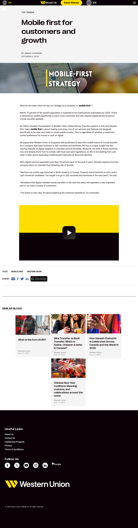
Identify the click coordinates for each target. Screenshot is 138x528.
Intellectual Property (14, 442)
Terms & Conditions (14, 449)
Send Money (71, 2)
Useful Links (14, 429)
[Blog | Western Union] (42, 2)
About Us (51, 2)
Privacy (8, 445)
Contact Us (10, 438)
